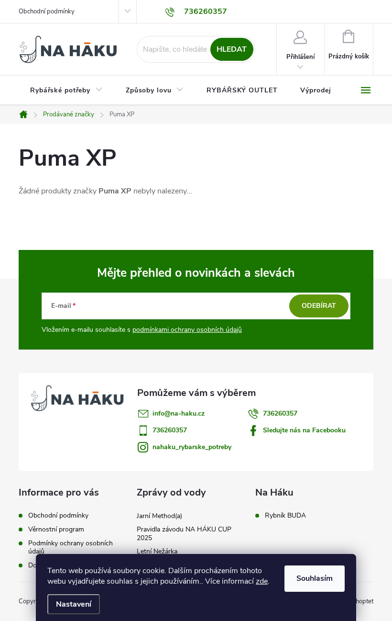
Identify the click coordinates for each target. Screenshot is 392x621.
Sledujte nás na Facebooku (304, 430)
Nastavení (73, 604)
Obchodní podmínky (47, 11)
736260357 (280, 413)
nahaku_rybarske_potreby (191, 447)
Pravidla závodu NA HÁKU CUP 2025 (184, 533)
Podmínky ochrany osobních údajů (70, 547)
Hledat (232, 49)
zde (262, 581)
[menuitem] (66, 90)
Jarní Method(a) (159, 515)
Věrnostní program (56, 529)
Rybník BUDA (285, 515)
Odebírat (319, 305)
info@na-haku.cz (178, 413)
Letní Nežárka (157, 551)
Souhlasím (314, 578)
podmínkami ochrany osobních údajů (187, 329)
